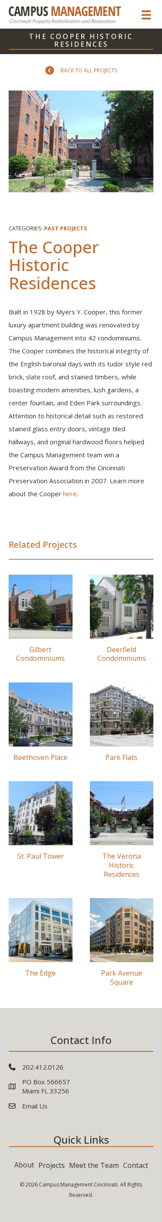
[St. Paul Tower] (40, 833)
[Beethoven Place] (40, 725)
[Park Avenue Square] (122, 945)
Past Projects (65, 228)
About (24, 1165)
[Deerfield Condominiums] (122, 622)
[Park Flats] (122, 725)
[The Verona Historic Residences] (122, 833)
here (70, 493)
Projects (51, 1165)
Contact (135, 1165)
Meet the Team (94, 1165)
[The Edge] (40, 945)
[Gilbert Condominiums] (40, 622)
